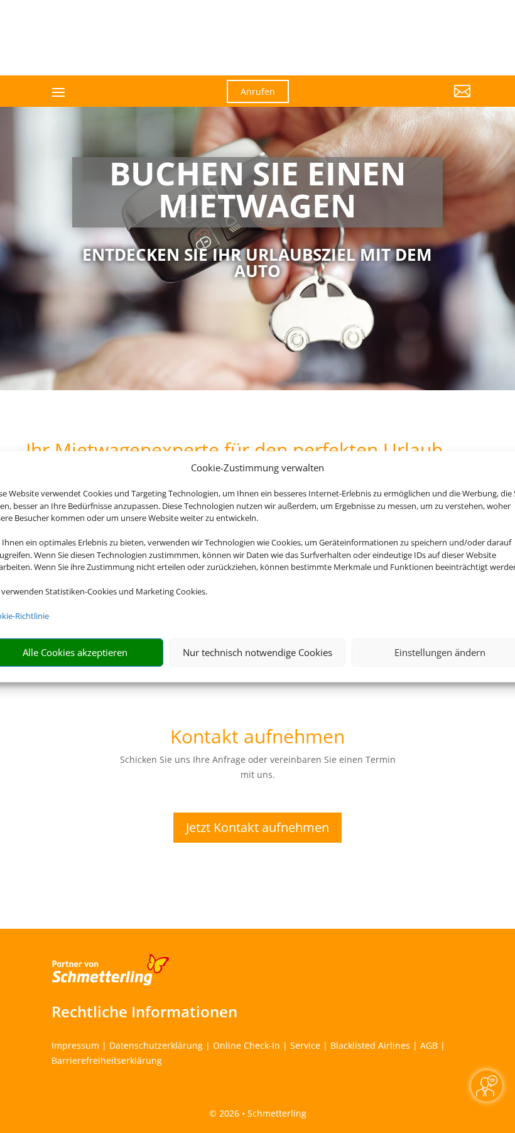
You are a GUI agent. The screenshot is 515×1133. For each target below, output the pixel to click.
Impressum (75, 1045)
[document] (257, 192)
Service (305, 1045)
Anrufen (258, 91)
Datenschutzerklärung (156, 1045)
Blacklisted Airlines (370, 1045)
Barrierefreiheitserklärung (107, 1060)
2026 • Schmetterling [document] (261, 1113)
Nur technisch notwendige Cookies (257, 652)
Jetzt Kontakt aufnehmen (257, 827)
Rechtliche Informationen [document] (144, 1011)
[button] (405, 100)
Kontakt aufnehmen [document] (257, 738)
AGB (429, 1045)
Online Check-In (246, 1045)
